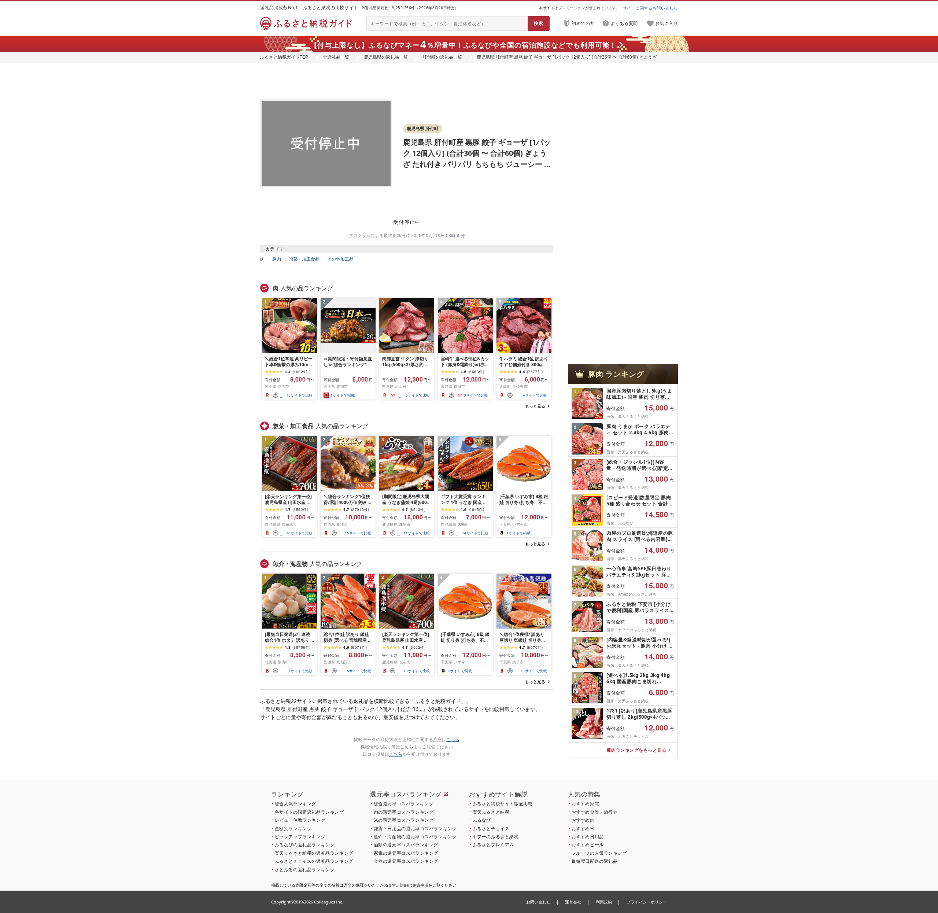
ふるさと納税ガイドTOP (284, 57)
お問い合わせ (538, 902)
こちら (452, 739)
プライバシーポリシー (647, 902)
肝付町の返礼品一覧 (442, 57)
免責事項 (420, 885)
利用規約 (604, 902)
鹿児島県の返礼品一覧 (386, 57)
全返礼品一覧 (336, 57)
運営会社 (573, 902)
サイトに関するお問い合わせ (650, 8)
